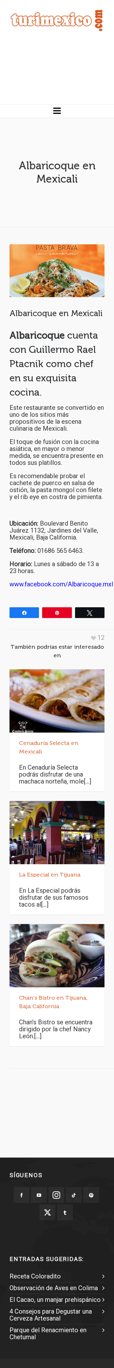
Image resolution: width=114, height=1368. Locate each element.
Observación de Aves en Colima (54, 1288)
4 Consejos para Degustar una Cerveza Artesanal (51, 1315)
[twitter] (47, 1212)
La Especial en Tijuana (49, 874)
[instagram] (56, 1195)
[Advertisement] (57, 72)
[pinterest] (91, 1195)
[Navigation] (57, 111)
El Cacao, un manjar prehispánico (55, 1299)
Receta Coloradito (35, 1276)
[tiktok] (74, 1195)
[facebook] (21, 1195)
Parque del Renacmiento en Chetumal (48, 1333)
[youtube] (39, 1195)
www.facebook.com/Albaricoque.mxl (61, 584)
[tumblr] (65, 1212)
